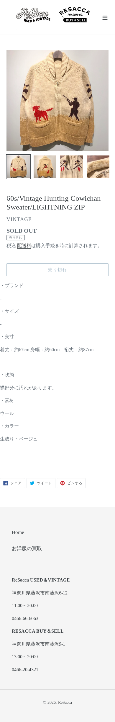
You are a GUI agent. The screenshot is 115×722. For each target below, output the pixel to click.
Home (18, 532)
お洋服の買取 (27, 548)
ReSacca (65, 702)
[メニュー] (105, 17)
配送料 (24, 245)
